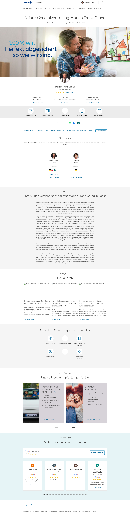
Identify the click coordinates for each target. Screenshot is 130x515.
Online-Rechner (86, 511)
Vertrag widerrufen (28, 505)
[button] (65, 77)
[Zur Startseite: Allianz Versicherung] (27, 2)
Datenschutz (44, 511)
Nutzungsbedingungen (65, 511)
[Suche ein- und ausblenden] (106, 8)
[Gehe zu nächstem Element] (91, 494)
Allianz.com (94, 511)
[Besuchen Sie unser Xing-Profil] (78, 123)
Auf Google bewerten (97, 452)
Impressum (36, 511)
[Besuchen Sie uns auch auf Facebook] (74, 123)
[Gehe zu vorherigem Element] (38, 494)
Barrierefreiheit (53, 511)
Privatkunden (39, 2)
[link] (65, 112)
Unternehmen (76, 511)
